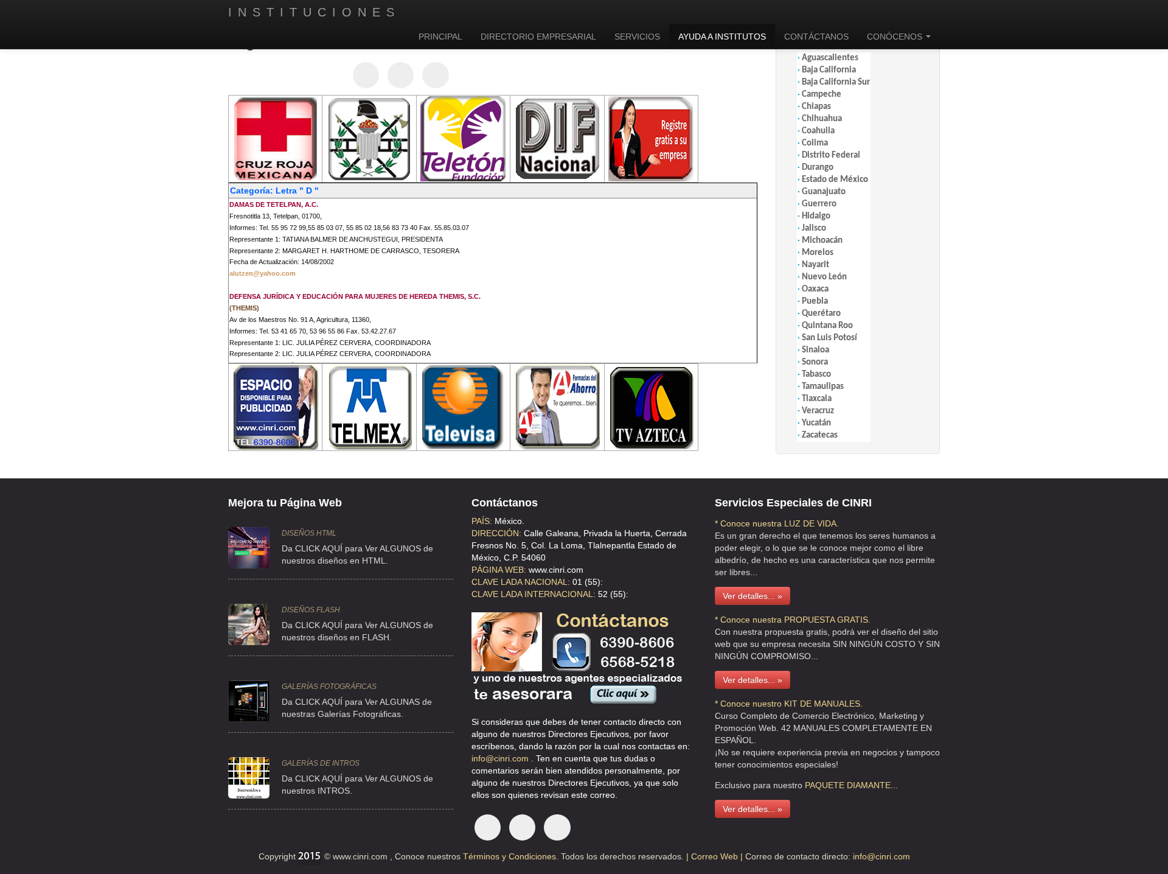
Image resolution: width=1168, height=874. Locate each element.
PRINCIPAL (440, 36)
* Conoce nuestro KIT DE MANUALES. (789, 703)
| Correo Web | (715, 856)
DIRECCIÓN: (496, 533)
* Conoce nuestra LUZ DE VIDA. (777, 523)
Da (287, 778)
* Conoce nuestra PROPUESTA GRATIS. (793, 619)
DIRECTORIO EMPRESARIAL (538, 36)
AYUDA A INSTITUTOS (722, 36)
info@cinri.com (501, 758)
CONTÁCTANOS (816, 36)
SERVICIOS (637, 36)
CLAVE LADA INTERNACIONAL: (533, 594)
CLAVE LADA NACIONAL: (520, 582)
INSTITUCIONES (314, 12)
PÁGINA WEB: (498, 570)
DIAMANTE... (872, 785)
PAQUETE (824, 785)
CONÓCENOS (896, 36)
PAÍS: (481, 521)
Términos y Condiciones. (509, 856)
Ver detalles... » (752, 596)
